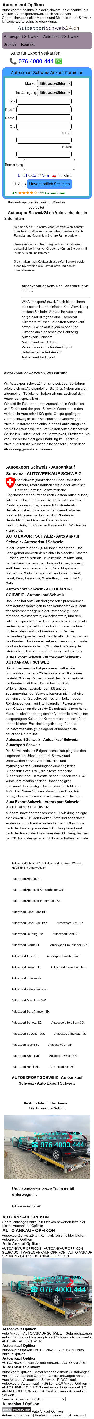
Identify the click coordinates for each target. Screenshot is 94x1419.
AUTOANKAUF (13, 1363)
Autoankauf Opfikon (23, 4)
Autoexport (77, 1415)
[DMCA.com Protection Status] (16, 1410)
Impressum (58, 1415)
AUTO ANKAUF (74, 1363)
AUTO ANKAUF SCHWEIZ (22, 1341)
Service (8, 1399)
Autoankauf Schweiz (21, 1367)
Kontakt (41, 1415)
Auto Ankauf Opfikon (21, 1244)
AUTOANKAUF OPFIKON (25, 1217)
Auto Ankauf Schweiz (44, 1363)
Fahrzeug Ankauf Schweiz (49, 1337)
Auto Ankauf (11, 1333)
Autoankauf (80, 1337)
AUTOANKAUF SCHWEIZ (42, 1333)
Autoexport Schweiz (17, 1415)
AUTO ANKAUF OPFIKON (28, 1230)
